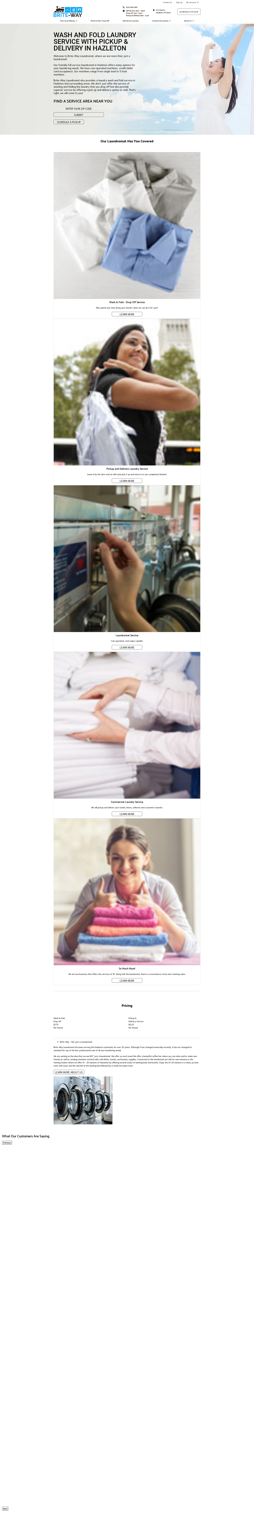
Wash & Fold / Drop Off (100, 21)
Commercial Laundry (160, 21)
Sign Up (179, 2)
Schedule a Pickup (188, 11)
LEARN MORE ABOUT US (69, 1072)
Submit (78, 114)
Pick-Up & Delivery (67, 21)
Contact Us (167, 2)
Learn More (127, 314)
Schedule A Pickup (69, 122)
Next (5, 1508)
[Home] (68, 11)
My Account (191, 2)
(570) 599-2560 (131, 7)
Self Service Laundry (131, 21)
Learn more (127, 480)
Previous (7, 1142)
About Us (188, 21)
